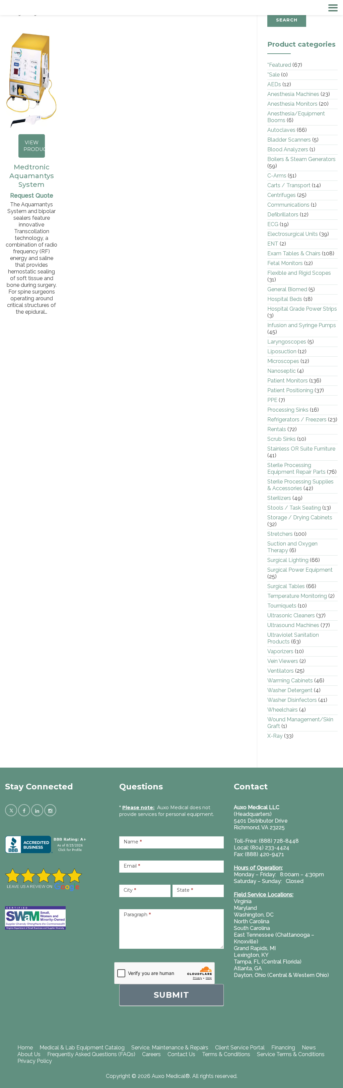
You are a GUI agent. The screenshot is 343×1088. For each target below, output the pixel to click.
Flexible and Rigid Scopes (299, 273)
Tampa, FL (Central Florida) (267, 962)
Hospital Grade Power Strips (302, 309)
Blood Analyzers (287, 149)
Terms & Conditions (226, 1054)
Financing (283, 1047)
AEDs (274, 84)
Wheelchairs (282, 710)
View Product (34, 146)
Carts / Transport (289, 185)
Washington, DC (254, 915)
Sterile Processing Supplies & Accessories (300, 484)
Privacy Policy (34, 1061)
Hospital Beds (284, 299)
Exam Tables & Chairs (294, 253)
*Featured (279, 65)
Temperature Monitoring (297, 596)
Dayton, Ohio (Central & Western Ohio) (281, 975)
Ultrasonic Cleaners (291, 615)
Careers (151, 1054)
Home (25, 1047)
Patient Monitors (287, 380)
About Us (29, 1054)
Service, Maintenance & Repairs (169, 1047)
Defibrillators (282, 214)
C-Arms (276, 175)
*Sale (273, 74)
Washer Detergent (290, 690)
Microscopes (283, 361)
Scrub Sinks (281, 439)
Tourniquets (281, 606)
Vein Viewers (282, 661)
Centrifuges (281, 195)
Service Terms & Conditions (291, 1054)
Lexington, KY (251, 955)
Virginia (243, 901)
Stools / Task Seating (294, 508)
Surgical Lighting (287, 560)
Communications (288, 205)
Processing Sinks (287, 410)
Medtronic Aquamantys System (31, 176)
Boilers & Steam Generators (301, 159)
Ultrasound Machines (293, 625)
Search (286, 19)
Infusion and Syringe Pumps (301, 325)
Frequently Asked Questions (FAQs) (91, 1054)
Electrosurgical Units (292, 234)
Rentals (276, 429)
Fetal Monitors (285, 263)
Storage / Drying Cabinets (299, 517)
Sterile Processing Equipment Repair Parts (296, 468)
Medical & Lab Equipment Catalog (82, 1047)
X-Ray (275, 736)
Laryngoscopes (286, 342)
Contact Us (181, 1054)
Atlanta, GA (248, 968)
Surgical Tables (286, 586)
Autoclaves (281, 130)
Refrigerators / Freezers (297, 419)
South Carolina (252, 928)
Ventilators (280, 671)
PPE (272, 400)
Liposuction (281, 351)
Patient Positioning (290, 390)
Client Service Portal (240, 1047)
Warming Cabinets (290, 680)
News (309, 1047)
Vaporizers (280, 651)
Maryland (245, 908)
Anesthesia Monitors (292, 104)
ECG (272, 224)
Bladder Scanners (289, 140)
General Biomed (287, 289)
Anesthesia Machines (293, 94)
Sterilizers (279, 498)
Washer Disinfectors (292, 700)
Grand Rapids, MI (255, 948)
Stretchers (280, 534)
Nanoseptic (281, 371)
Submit (171, 995)
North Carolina (251, 921)
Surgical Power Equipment (300, 570)
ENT (272, 244)
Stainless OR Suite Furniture (301, 449)
